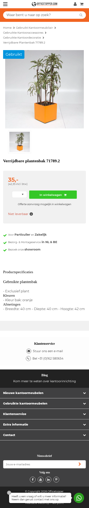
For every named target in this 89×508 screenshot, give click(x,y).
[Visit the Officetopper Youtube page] (40, 479)
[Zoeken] (81, 15)
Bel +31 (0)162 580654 (47, 358)
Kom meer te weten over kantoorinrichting (44, 381)
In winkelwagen (51, 194)
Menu (5, 4)
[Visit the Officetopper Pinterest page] (56, 479)
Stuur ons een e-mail (48, 351)
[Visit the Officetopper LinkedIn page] (48, 479)
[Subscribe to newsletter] (80, 464)
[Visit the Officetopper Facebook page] (33, 479)
